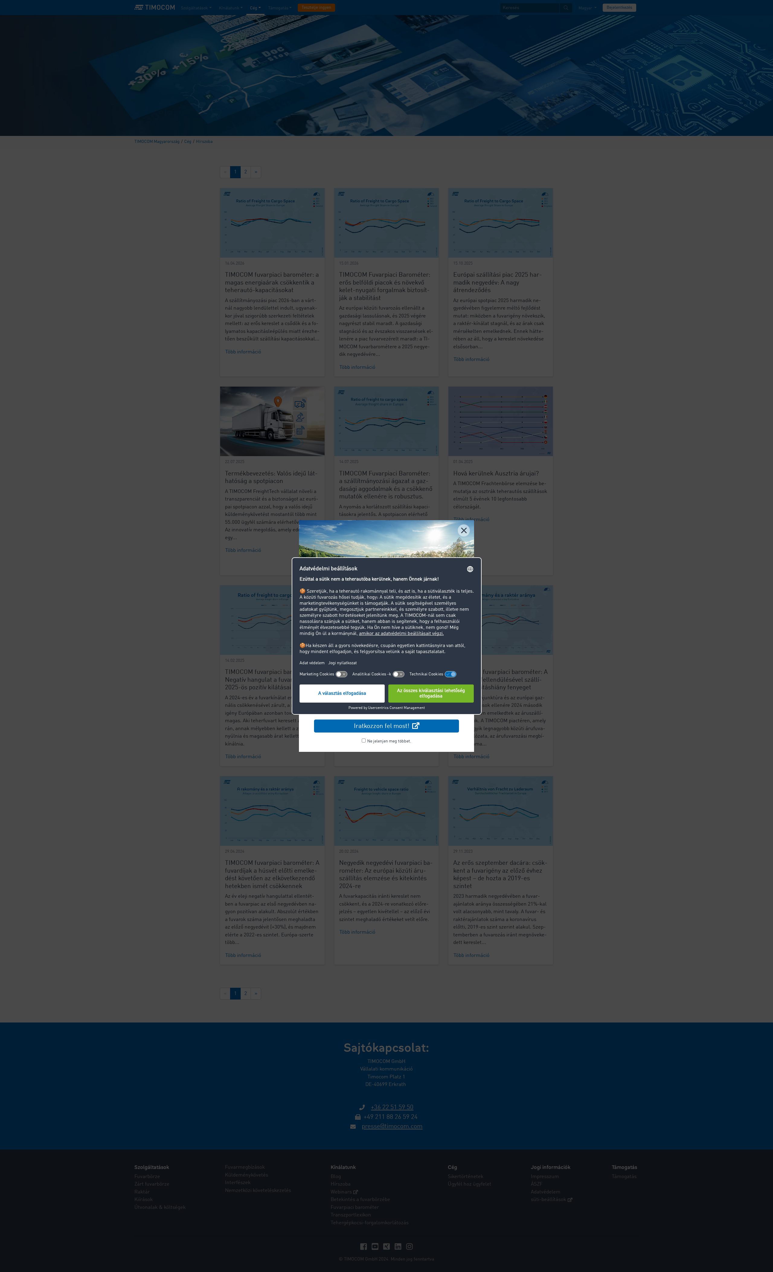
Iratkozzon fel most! (382, 726)
